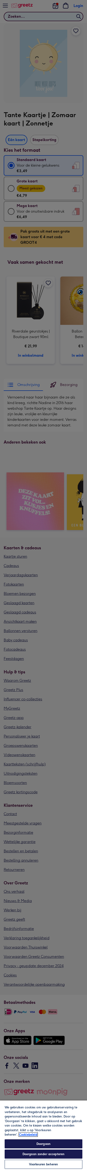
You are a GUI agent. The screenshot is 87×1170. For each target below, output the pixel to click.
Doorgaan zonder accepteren (43, 1154)
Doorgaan (43, 1144)
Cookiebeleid (28, 1134)
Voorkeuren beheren (43, 1164)
